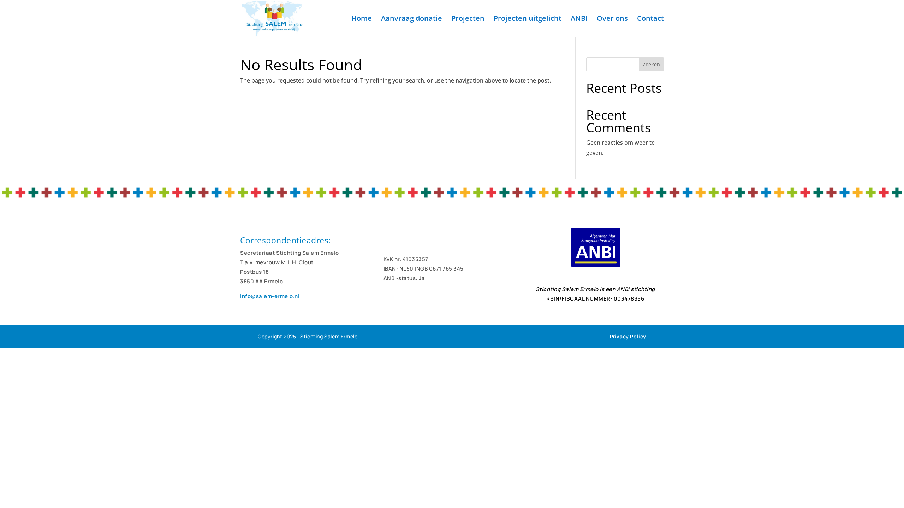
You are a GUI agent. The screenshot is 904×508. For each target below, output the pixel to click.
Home (361, 19)
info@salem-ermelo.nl (269, 296)
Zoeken (651, 64)
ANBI (579, 19)
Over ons (612, 19)
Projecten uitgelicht (527, 19)
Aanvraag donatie (411, 19)
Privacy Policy (628, 336)
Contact (650, 19)
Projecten (467, 19)
